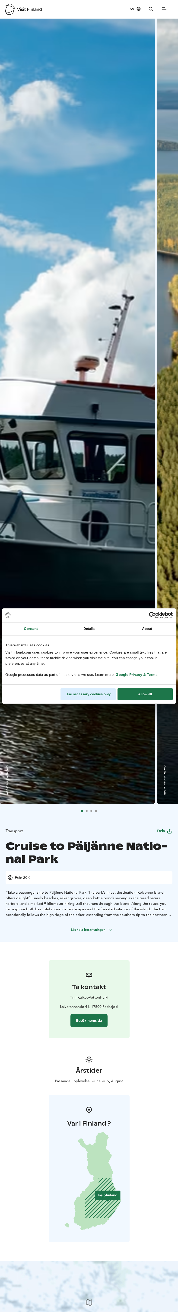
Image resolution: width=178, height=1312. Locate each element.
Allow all (145, 694)
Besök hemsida (89, 1020)
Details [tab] (89, 629)
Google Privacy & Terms (136, 675)
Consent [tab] (31, 629)
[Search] (151, 9)
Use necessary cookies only (88, 694)
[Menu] (164, 9)
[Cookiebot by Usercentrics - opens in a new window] (152, 615)
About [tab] (147, 629)
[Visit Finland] (23, 9)
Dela (161, 831)
